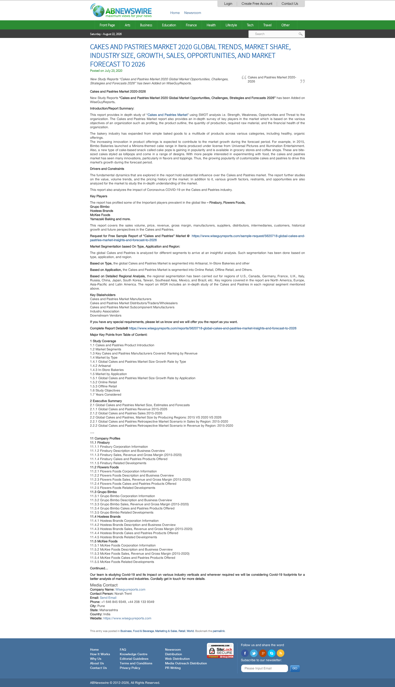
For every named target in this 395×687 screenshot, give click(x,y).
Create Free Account (257, 3)
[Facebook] (245, 653)
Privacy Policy (130, 668)
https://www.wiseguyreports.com (127, 618)
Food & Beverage (143, 631)
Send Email (108, 597)
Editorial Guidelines (134, 658)
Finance (191, 25)
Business (146, 25)
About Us (97, 663)
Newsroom (192, 13)
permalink (219, 631)
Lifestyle (231, 25)
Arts (127, 25)
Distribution (173, 654)
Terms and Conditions (136, 663)
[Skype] (271, 653)
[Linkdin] (263, 653)
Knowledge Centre (133, 654)
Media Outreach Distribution (186, 663)
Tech (250, 25)
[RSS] (280, 653)
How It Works (100, 654)
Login (228, 3)
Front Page (107, 25)
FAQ (123, 649)
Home (175, 13)
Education (169, 25)
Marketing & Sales (166, 631)
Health (211, 25)
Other (285, 25)
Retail (182, 631)
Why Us (95, 658)
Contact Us (290, 3)
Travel (267, 25)
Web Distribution (177, 658)
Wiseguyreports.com (130, 589)
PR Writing (173, 668)
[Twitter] (254, 653)
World (190, 631)
